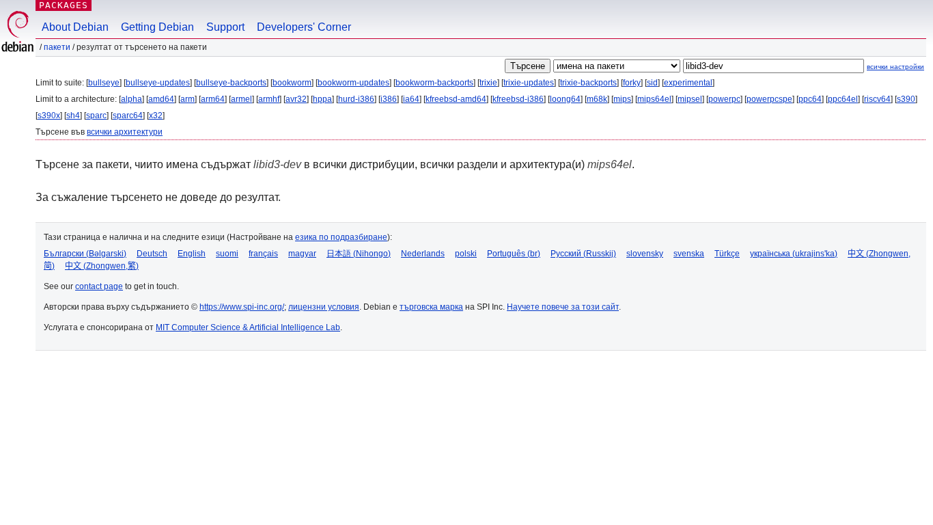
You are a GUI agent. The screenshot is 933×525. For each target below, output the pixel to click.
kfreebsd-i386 (518, 99)
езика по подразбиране (341, 237)
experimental (688, 83)
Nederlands (423, 253)
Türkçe (727, 253)
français (263, 253)
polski (466, 253)
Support (225, 27)
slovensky (644, 253)
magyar (302, 253)
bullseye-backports (231, 83)
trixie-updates (528, 83)
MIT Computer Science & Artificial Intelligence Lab (248, 327)
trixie (488, 83)
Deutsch (152, 253)
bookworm (292, 83)
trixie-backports (588, 83)
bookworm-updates (353, 83)
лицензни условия (323, 307)
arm (187, 99)
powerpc (724, 99)
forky (632, 83)
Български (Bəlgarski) (85, 253)
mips (622, 99)
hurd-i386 (356, 99)
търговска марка (431, 307)
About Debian (75, 27)
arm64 (213, 99)
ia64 (411, 99)
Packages (63, 5)
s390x (49, 115)
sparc (96, 115)
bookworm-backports (434, 83)
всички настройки (895, 66)
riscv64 (877, 99)
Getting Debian (157, 27)
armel (241, 99)
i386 (388, 99)
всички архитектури (125, 132)
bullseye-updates (158, 83)
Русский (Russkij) (583, 253)
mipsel (690, 99)
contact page (99, 286)
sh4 (73, 115)
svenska (688, 253)
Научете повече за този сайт (563, 307)
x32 (156, 115)
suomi (227, 253)
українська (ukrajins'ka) (793, 253)
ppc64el (843, 99)
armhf (268, 99)
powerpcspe (769, 99)
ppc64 (810, 99)
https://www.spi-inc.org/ (241, 307)
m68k (597, 99)
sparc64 (128, 115)
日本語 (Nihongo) (358, 253)
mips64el (654, 99)
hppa (322, 99)
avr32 (296, 99)
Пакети (57, 47)
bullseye (104, 83)
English (192, 253)
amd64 (161, 99)
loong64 (565, 99)
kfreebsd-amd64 (456, 99)
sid (652, 83)
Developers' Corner (304, 27)
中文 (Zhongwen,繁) (102, 266)
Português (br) (513, 253)
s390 (906, 99)
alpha (131, 99)
